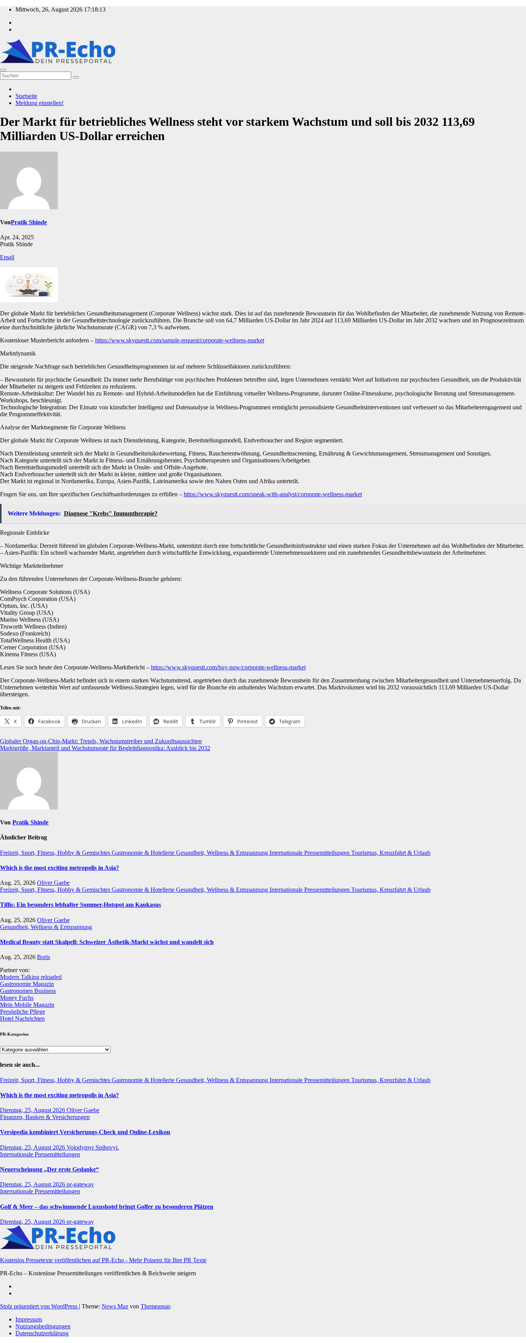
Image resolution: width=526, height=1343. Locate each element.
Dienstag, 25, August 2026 (33, 1110)
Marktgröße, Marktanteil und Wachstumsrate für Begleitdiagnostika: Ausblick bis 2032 (105, 748)
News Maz (115, 1306)
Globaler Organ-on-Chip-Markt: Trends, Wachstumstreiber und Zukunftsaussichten (101, 741)
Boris (43, 957)
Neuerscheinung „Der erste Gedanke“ (49, 1169)
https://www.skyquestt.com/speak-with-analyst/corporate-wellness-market (273, 494)
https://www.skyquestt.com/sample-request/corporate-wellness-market (179, 340)
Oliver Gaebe (53, 882)
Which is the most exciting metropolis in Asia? (59, 867)
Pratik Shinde (29, 222)
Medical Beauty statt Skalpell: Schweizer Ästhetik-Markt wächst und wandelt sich (107, 942)
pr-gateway (80, 1184)
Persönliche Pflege (22, 1011)
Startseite (26, 96)
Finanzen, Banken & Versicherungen (45, 1117)
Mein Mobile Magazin (27, 1004)
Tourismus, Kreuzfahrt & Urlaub (391, 852)
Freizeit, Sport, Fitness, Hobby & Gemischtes (56, 852)
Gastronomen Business (28, 991)
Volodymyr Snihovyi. (93, 1147)
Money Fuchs (17, 997)
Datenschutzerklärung (42, 1333)
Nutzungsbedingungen (42, 1326)
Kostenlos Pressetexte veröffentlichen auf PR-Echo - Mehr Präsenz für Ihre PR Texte (103, 1260)
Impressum (28, 1319)
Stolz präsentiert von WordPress (39, 1306)
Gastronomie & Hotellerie (144, 852)
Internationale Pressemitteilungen (310, 852)
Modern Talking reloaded (31, 977)
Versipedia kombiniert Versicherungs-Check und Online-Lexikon (85, 1132)
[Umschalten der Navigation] (3, 70)
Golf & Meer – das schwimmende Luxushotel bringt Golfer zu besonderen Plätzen (106, 1206)
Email (7, 257)
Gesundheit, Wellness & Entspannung (223, 852)
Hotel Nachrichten (22, 1018)
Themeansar (155, 1306)
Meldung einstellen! (39, 103)
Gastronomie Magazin (27, 984)
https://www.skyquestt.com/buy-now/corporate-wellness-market (228, 667)
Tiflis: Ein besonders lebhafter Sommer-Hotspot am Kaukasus (80, 904)
